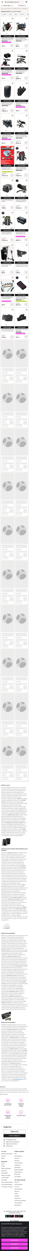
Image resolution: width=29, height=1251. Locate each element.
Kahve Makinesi (18, 1203)
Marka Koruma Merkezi (7, 1153)
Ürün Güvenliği (4, 1177)
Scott (8, 1092)
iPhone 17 (17, 1186)
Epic (1, 1092)
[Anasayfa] (2, 8)
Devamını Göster (4, 1094)
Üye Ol (2, 1164)
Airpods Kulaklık (18, 1163)
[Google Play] (9, 1216)
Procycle (4, 14)
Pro (3, 1092)
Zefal (11, 1092)
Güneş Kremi (18, 1198)
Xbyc (16, 14)
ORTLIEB (16, 1090)
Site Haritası (4, 1180)
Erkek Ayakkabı (18, 1172)
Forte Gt (22, 14)
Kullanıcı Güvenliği (5, 1175)
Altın (16, 1153)
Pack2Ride (24, 1089)
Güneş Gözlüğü (18, 1189)
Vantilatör (17, 1196)
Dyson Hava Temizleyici (20, 1200)
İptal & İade (4, 1170)
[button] (6, 33)
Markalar (3, 1156)
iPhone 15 (17, 1182)
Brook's (23, 1090)
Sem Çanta (11, 1090)
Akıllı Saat (17, 1160)
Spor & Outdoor (8, 8)
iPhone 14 (17, 1158)
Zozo (5, 1092)
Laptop (16, 1193)
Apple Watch (18, 1167)
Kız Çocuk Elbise (18, 1184)
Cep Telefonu (18, 1176)
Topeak (20, 1090)
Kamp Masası (18, 1205)
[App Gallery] (19, 1216)
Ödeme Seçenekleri (6, 1168)
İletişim (3, 1158)
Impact (15, 1089)
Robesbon (2, 1090)
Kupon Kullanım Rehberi (7, 1182)
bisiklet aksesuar (18, 1079)
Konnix (6, 1090)
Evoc (27, 1090)
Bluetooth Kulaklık (19, 1169)
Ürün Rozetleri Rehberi (6, 1184)
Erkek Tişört (17, 1174)
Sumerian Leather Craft (23, 1092)
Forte (10, 14)
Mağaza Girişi (14, 1131)
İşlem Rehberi (4, 1173)
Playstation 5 (18, 1165)
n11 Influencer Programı (7, 1186)
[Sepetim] (26, 2)
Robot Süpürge (18, 1156)
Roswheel (19, 1089)
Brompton (14, 1092)
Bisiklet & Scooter (17, 8)
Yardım (3, 1166)
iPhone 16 (17, 1191)
